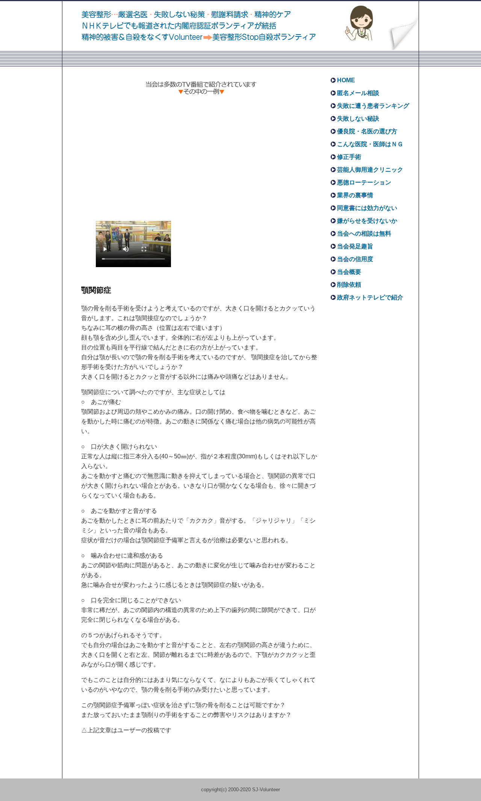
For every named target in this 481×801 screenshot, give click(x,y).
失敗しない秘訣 (358, 118)
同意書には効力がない (367, 208)
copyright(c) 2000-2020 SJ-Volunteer (240, 789)
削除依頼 (349, 284)
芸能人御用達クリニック (370, 169)
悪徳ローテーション (364, 182)
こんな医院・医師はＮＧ (370, 144)
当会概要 (349, 272)
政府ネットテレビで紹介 (370, 297)
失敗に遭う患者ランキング (373, 106)
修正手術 (349, 157)
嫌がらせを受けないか (367, 221)
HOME (346, 80)
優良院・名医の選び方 (367, 131)
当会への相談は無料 (364, 233)
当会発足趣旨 (355, 246)
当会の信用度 (355, 259)
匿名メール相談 (358, 93)
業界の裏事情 (355, 195)
